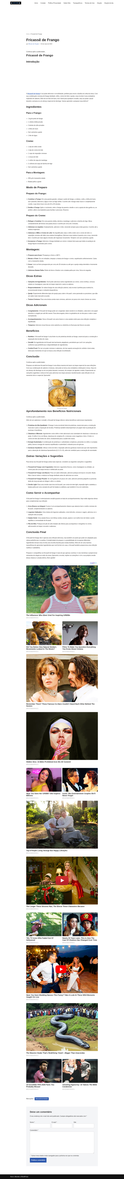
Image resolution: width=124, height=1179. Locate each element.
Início (36, 3)
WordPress (24, 1176)
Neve (12, 1176)
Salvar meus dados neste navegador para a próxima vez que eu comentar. (55, 1155)
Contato (43, 3)
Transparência (77, 3)
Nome (32, 1122)
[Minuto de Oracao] (15, 3)
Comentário (34, 1130)
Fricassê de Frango (41, 1098)
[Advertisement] (62, 19)
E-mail (54, 1122)
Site (75, 1122)
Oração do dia (108, 3)
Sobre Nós (67, 3)
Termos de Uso (89, 3)
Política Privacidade (54, 3)
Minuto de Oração (34, 44)
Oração (99, 3)
